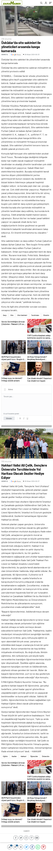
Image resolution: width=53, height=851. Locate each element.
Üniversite (45, 756)
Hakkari (23, 756)
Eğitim (5, 756)
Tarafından (35, 315)
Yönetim (46, 315)
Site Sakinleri (22, 315)
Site (11, 315)
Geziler (14, 756)
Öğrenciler (34, 756)
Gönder (9, 418)
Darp (4, 315)
